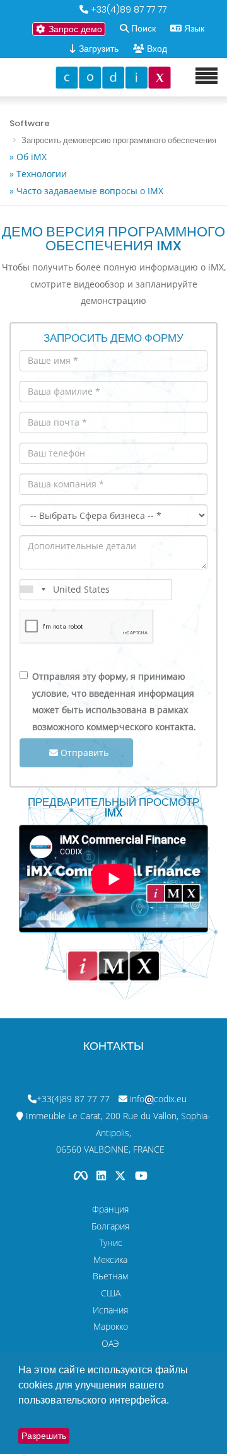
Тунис (110, 1242)
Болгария (110, 1226)
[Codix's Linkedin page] (102, 1176)
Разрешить (43, 1436)
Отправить (83, 753)
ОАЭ (110, 1343)
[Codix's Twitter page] (122, 1176)
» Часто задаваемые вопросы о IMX (86, 191)
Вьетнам (110, 1276)
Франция (110, 1209)
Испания (110, 1310)
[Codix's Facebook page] (82, 1176)
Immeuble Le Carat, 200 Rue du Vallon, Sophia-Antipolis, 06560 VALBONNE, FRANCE (118, 1132)
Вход (157, 48)
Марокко (110, 1326)
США (110, 1293)
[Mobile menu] (206, 76)
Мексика (110, 1259)
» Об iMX (28, 157)
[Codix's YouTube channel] (141, 1176)
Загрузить (97, 48)
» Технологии (38, 174)
